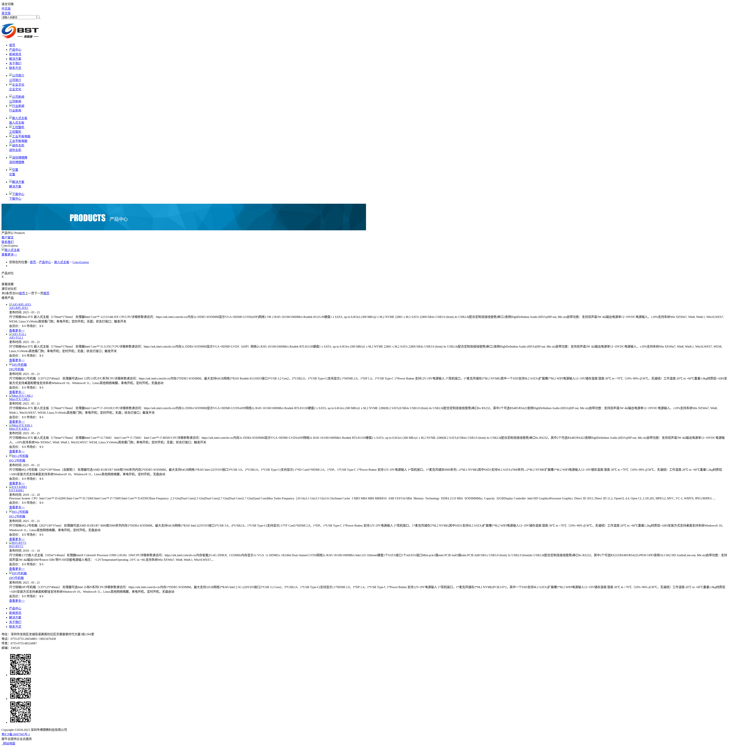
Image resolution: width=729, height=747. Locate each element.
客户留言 (8, 237)
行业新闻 (15, 110)
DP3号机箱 (16, 578)
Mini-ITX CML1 (19, 399)
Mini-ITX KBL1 (19, 428)
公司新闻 (15, 101)
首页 (22, 293)
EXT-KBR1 (16, 490)
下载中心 (15, 198)
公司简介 (15, 80)
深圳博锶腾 (16, 162)
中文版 (6, 8)
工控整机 (15, 131)
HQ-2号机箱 (17, 516)
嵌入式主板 (16, 122)
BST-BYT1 (16, 546)
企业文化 (15, 89)
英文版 (6, 13)
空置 (12, 174)
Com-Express (81, 262)
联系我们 (8, 242)
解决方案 (15, 186)
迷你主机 (15, 150)
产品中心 (45, 262)
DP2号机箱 (16, 369)
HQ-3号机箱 (17, 460)
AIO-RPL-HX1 (18, 308)
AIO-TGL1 (16, 337)
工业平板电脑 (18, 141)
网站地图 (8, 743)
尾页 (46, 293)
